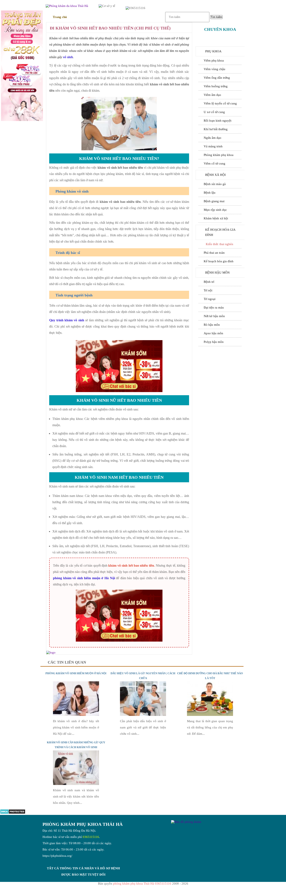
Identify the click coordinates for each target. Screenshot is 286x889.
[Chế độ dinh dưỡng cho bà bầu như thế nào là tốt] (210, 715)
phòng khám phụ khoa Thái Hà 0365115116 (142, 883)
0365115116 (91, 837)
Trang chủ (60, 17)
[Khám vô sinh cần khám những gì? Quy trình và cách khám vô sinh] (76, 784)
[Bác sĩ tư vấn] (22, 66)
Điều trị (89, 17)
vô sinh (68, 57)
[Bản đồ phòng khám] (186, 821)
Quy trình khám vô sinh (66, 320)
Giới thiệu (116, 17)
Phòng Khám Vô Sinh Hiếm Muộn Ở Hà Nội (75, 673)
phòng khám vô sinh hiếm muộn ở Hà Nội (84, 578)
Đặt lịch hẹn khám (220, 358)
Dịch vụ (137, 17)
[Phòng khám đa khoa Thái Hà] (50, 652)
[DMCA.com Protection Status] (12, 813)
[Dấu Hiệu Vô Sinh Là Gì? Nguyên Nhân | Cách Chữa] (143, 715)
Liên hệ (156, 17)
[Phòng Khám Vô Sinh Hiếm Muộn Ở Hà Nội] (76, 715)
